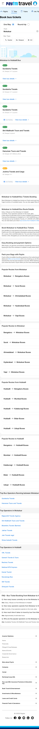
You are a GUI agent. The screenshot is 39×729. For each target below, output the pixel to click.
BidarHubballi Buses (14, 475)
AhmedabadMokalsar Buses (17, 352)
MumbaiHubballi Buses (15, 455)
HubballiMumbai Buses (15, 399)
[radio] (9, 24)
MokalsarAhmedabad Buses (17, 296)
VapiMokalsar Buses (14, 372)
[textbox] (21, 31)
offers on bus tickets (14, 259)
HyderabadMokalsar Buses (17, 362)
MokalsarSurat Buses (14, 286)
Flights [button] (5, 11)
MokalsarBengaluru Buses (16, 276)
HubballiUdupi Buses (14, 428)
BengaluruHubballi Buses (16, 445)
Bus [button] (15, 11)
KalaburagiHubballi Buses (16, 465)
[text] (4, 11)
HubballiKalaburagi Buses (16, 409)
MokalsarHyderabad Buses (17, 306)
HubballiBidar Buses (14, 418)
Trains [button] (25, 11)
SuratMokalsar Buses (14, 342)
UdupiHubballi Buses (14, 485)
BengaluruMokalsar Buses (16, 332)
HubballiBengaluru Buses (16, 389)
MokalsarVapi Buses (14, 316)
